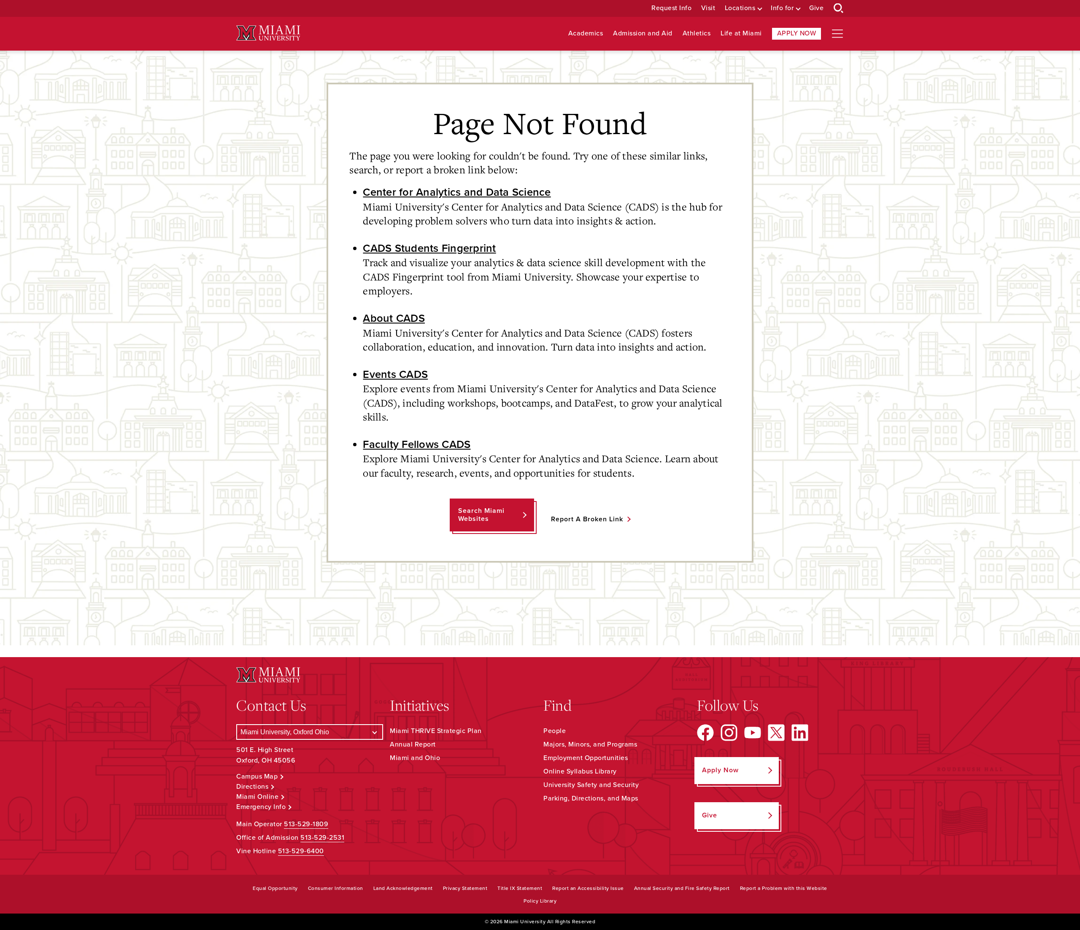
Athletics (697, 34)
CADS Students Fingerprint (429, 248)
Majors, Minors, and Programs (590, 744)
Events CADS (395, 374)
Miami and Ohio (415, 758)
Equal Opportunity (275, 888)
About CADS (394, 318)
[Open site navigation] (837, 33)
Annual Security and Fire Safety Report (682, 888)
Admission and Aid (642, 34)
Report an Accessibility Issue (588, 888)
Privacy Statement (465, 888)
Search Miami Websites (481, 515)
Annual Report (413, 744)
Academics (585, 34)
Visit (708, 8)
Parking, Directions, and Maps (590, 798)
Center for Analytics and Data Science (457, 192)
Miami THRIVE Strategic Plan (436, 731)
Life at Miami (741, 34)
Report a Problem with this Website (783, 888)
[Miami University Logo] (268, 33)
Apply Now (796, 33)
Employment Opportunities (585, 758)
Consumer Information (335, 888)
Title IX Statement (519, 888)
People (554, 731)
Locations (740, 8)
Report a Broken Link (587, 519)
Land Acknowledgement (403, 888)
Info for (782, 8)
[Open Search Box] (839, 8)
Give (816, 8)
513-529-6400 (301, 851)
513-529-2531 (322, 837)
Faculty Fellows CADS (416, 444)
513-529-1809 (306, 824)
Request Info (671, 8)
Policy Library (540, 901)
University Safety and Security (591, 785)
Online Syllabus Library (580, 771)
